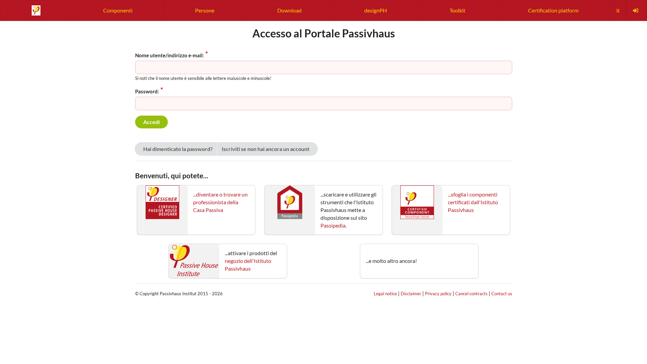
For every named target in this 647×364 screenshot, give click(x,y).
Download (289, 10)
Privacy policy (438, 293)
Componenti (117, 10)
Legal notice (385, 293)
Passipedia (332, 225)
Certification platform (553, 10)
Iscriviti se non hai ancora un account (265, 149)
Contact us (501, 293)
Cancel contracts (471, 293)
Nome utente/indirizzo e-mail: (169, 55)
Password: (147, 91)
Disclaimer (411, 293)
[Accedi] (636, 10)
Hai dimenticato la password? (178, 149)
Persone (204, 10)
